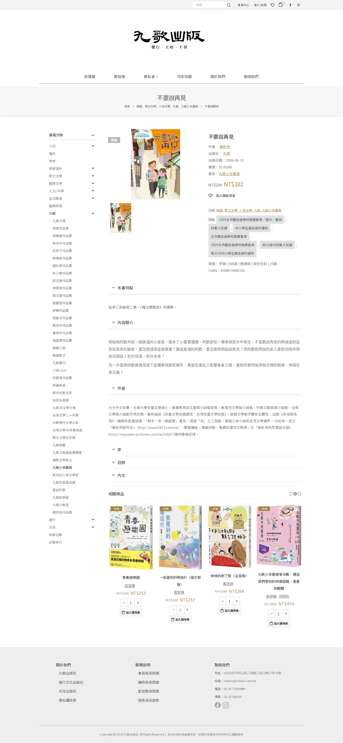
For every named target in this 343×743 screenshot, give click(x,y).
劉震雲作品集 (62, 303)
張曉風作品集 (62, 235)
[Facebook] (290, 4)
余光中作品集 (62, 243)
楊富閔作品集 (62, 340)
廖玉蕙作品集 (62, 280)
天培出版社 (67, 691)
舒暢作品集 (60, 310)
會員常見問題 (148, 673)
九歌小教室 (60, 504)
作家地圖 (184, 76)
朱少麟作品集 (62, 273)
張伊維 (271, 596)
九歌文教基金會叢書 (67, 452)
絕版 (219, 210)
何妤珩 (284, 596)
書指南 (119, 76)
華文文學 (231, 210)
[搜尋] (229, 4)
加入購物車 (133, 612)
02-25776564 (233, 688)
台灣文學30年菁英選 (67, 430)
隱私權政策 (67, 700)
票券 (52, 161)
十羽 (52, 146)
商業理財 (55, 168)
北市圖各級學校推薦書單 (229, 236)
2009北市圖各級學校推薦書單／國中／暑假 (250, 219)
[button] (291, 494)
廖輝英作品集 (62, 258)
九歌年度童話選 (63, 482)
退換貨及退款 (148, 700)
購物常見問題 (148, 682)
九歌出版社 (67, 673)
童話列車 (59, 489)
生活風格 (55, 198)
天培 (52, 527)
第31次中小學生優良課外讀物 (232, 253)
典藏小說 (59, 347)
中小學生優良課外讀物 (251, 228)
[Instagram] (298, 4)
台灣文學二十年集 (65, 415)
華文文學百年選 (63, 437)
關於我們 (217, 76)
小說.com (59, 370)
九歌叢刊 (59, 362)
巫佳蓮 (130, 585)
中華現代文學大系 (65, 422)
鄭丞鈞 (228, 583)
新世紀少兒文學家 (65, 475)
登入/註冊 (260, 5)
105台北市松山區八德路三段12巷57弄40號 (252, 673)
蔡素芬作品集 (62, 318)
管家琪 (179, 592)
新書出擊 (55, 534)
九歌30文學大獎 (64, 407)
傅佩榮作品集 (62, 288)
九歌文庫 (59, 220)
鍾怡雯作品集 (62, 265)
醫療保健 (55, 205)
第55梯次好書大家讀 (277, 244)
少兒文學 (245, 210)
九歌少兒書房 (229, 173)
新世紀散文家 (62, 392)
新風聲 (89, 76)
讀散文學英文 (62, 460)
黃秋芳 (225, 146)
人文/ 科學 (56, 190)
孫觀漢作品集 (62, 377)
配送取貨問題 (148, 691)
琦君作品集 (60, 228)
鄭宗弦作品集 (62, 512)
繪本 (52, 153)
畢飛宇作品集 (62, 333)
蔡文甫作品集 (62, 295)
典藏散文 (59, 355)
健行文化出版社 (71, 682)
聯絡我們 (251, 76)
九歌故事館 (60, 497)
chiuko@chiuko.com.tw (240, 681)
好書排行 (55, 542)
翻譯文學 (55, 183)
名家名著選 (60, 400)
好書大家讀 (219, 228)
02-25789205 (233, 696)
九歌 (226, 153)
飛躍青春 (59, 385)
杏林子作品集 (62, 250)
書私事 (149, 76)
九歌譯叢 (59, 445)
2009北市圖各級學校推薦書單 (232, 244)
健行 (52, 519)
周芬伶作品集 (62, 325)
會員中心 (243, 5)
